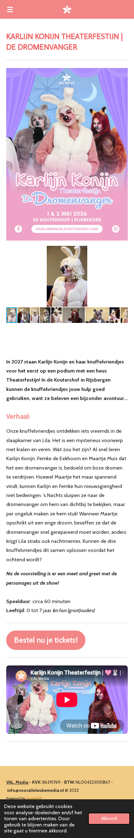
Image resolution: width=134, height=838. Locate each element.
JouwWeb (33, 798)
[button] (122, 251)
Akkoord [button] (109, 818)
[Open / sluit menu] (10, 9)
